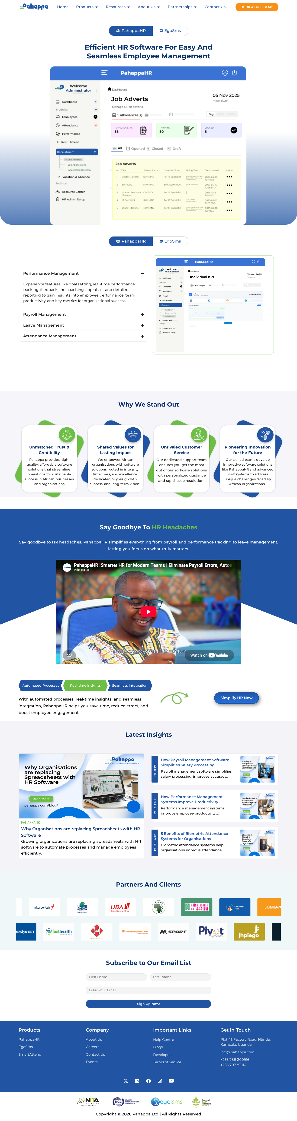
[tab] (131, 31)
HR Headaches (174, 527)
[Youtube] (171, 1081)
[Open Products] (96, 7)
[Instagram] (160, 1081)
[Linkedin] (137, 1081)
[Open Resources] (128, 7)
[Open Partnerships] (195, 7)
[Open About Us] (158, 7)
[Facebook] (148, 1081)
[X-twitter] (126, 1081)
